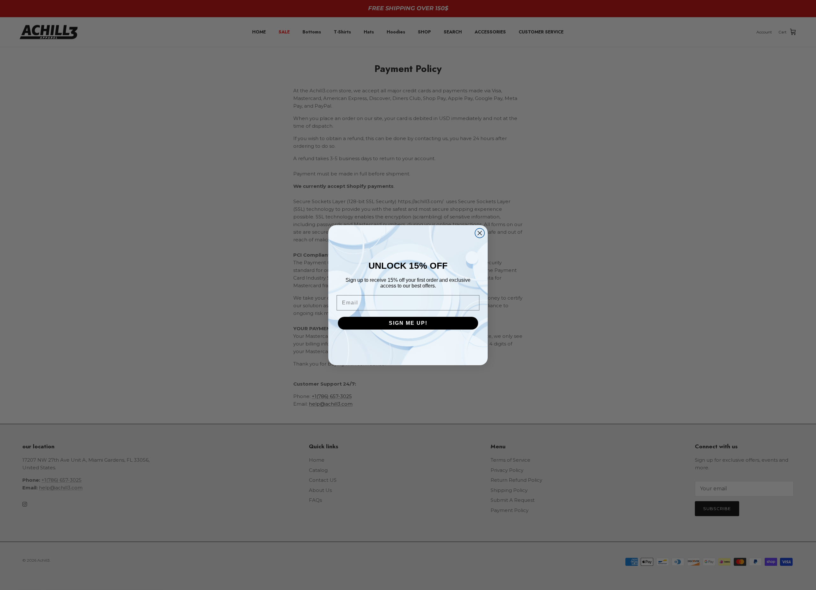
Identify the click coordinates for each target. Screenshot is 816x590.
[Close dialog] (479, 233)
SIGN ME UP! (408, 323)
